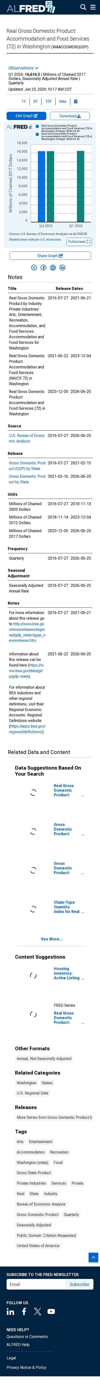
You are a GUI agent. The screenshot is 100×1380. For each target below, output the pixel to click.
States (47, 1083)
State (34, 1193)
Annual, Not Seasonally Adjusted (44, 1058)
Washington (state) (32, 1162)
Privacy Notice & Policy (26, 1367)
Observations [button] (21, 68)
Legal (11, 1358)
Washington (26, 1083)
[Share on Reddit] (53, 267)
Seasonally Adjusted (34, 1225)
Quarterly (71, 1214)
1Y (23, 101)
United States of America (38, 1245)
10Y (48, 101)
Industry (50, 1193)
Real (20, 1193)
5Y (35, 101)
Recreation (59, 1152)
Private (77, 1183)
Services (58, 1183)
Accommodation (31, 1152)
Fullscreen (77, 241)
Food (58, 1162)
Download (68, 116)
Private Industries (31, 1183)
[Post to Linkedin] (62, 267)
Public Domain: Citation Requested (46, 1235)
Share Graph (48, 255)
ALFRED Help (18, 1344)
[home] (31, 7)
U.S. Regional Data (32, 1093)
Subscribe (79, 1284)
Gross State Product (34, 1173)
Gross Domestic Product (37, 1214)
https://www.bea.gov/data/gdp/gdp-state (26, 671)
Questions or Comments (27, 1336)
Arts (20, 1141)
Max (63, 101)
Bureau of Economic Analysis (41, 1204)
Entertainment (40, 1141)
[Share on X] (34, 267)
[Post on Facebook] (43, 267)
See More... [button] (52, 939)
